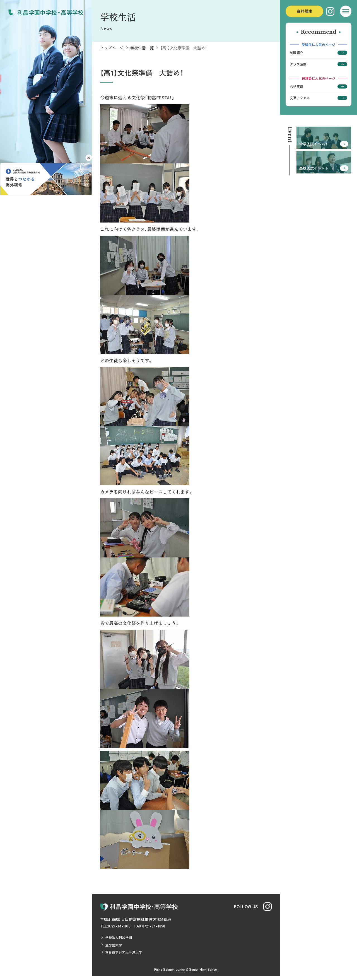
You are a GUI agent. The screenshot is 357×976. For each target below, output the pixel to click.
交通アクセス (300, 97)
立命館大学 (113, 945)
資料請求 (304, 11)
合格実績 (296, 86)
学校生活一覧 (142, 47)
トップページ (112, 47)
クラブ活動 (298, 64)
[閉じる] (88, 157)
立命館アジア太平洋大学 (123, 952)
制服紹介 (296, 52)
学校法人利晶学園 (118, 937)
